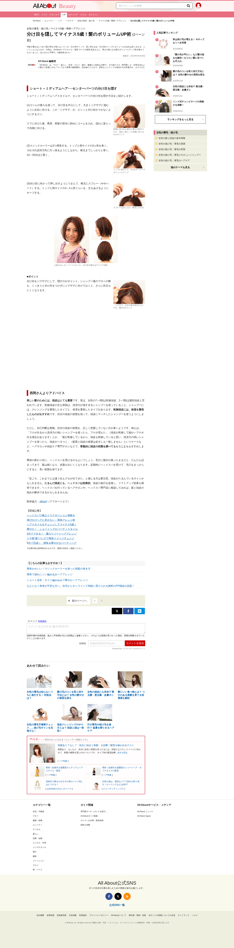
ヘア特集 (63, 761)
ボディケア (73, 15)
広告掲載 (73, 915)
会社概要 (40, 915)
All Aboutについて (118, 915)
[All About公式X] (118, 896)
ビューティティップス (113, 789)
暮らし (36, 834)
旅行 (35, 852)
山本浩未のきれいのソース (59, 789)
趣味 (35, 856)
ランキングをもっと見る (180, 119)
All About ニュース (145, 811)
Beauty (67, 6)
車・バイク (37, 870)
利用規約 (83, 915)
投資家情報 (61, 915)
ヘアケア (69, 21)
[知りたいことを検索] (188, 6)
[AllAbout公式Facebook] (109, 896)
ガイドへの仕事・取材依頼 (92, 820)
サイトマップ (183, 915)
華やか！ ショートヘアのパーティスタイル (52, 529)
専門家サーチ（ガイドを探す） (94, 811)
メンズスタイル (39, 847)
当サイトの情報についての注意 (162, 915)
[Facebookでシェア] (128, 611)
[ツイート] (117, 611)
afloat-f (43, 501)
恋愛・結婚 (37, 838)
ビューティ (49, 21)
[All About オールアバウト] (44, 7)
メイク (44, 15)
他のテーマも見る (180, 167)
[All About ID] (198, 6)
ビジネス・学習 (39, 843)
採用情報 (50, 915)
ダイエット (93, 15)
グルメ (36, 865)
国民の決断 (85, 825)
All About (36, 21)
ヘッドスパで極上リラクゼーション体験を (51, 515)
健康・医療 (37, 820)
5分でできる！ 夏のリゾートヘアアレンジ (52, 533)
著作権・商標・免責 (137, 915)
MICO (36, 15)
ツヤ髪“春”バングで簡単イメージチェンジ (50, 538)
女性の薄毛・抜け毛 (86, 21)
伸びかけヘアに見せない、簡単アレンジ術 (51, 520)
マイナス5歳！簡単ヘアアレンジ (112, 21)
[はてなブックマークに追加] (139, 611)
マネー (36, 816)
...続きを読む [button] (139, 67)
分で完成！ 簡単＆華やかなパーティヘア (52, 543)
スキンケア (54, 15)
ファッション (38, 861)
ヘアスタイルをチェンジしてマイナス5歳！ (52, 524)
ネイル (83, 15)
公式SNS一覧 (117, 905)
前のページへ (79, 600)
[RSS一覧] (127, 896)
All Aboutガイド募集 (89, 816)
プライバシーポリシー (98, 915)
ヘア (64, 15)
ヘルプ (195, 915)
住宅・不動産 (38, 811)
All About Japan (144, 816)
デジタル (36, 829)
